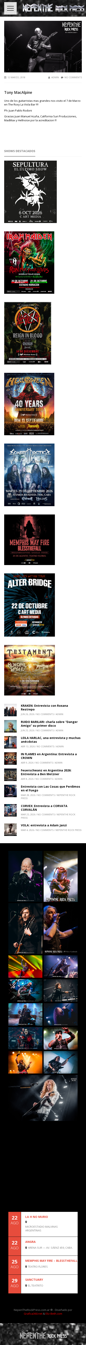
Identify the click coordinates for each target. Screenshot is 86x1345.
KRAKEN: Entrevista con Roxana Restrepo (44, 707)
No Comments (73, 77)
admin (55, 77)
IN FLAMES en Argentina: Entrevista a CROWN (49, 756)
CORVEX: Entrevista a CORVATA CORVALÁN (44, 808)
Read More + (70, 1232)
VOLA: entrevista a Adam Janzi (44, 825)
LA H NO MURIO (36, 1217)
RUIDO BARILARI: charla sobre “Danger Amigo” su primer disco (49, 724)
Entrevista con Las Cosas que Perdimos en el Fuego (50, 788)
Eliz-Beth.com (54, 1313)
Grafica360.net (33, 1313)
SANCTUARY (34, 1280)
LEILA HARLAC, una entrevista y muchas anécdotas (51, 740)
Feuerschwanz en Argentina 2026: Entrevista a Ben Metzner (46, 772)
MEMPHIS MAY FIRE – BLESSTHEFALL (51, 1261)
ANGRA (30, 1242)
